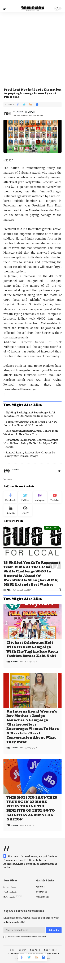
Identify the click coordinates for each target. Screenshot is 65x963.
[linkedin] (10, 510)
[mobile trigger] (6, 8)
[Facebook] (56, 471)
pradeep (16, 470)
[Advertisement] (32, 46)
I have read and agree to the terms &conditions (27, 937)
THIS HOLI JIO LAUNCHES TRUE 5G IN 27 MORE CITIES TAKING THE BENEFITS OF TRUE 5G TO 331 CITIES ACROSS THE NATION (31, 809)
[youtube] (54, 497)
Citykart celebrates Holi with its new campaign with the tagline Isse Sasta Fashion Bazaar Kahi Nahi (32, 649)
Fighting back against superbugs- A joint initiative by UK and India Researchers (30, 414)
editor (19, 112)
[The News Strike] (32, 8)
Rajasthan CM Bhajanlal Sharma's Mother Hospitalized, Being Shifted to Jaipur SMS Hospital (31, 443)
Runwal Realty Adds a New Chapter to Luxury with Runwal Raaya (29, 454)
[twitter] (60, 471)
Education (51, 528)
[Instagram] (40, 497)
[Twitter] (25, 497)
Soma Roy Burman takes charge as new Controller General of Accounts (30, 423)
